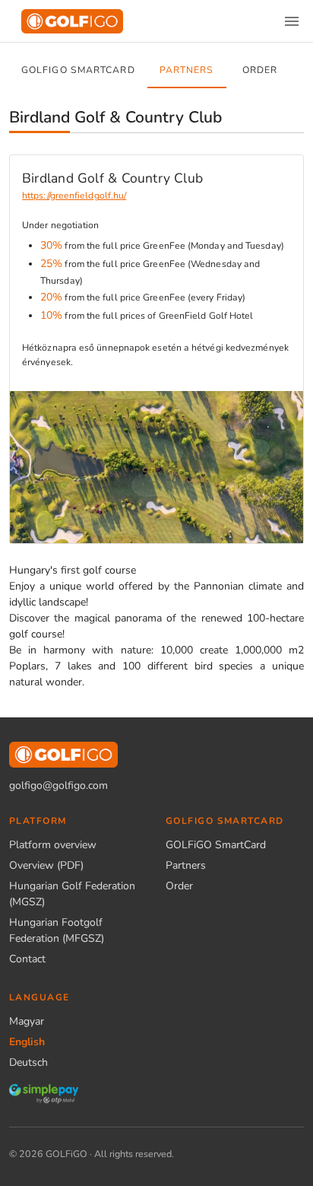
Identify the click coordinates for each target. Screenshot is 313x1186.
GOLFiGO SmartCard (216, 845)
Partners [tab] (187, 70)
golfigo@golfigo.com (58, 785)
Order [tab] (259, 70)
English (27, 1042)
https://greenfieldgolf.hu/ (74, 195)
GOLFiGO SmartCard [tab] (78, 70)
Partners (186, 865)
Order (179, 886)
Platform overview (52, 845)
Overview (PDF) (46, 865)
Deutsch (28, 1062)
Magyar (26, 1021)
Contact (27, 959)
